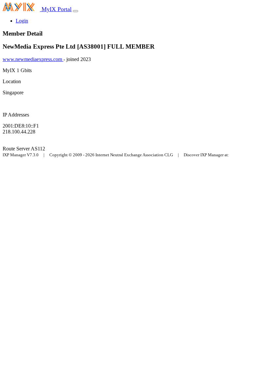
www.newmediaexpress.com (33, 59)
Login (22, 20)
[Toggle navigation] (75, 11)
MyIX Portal (56, 9)
